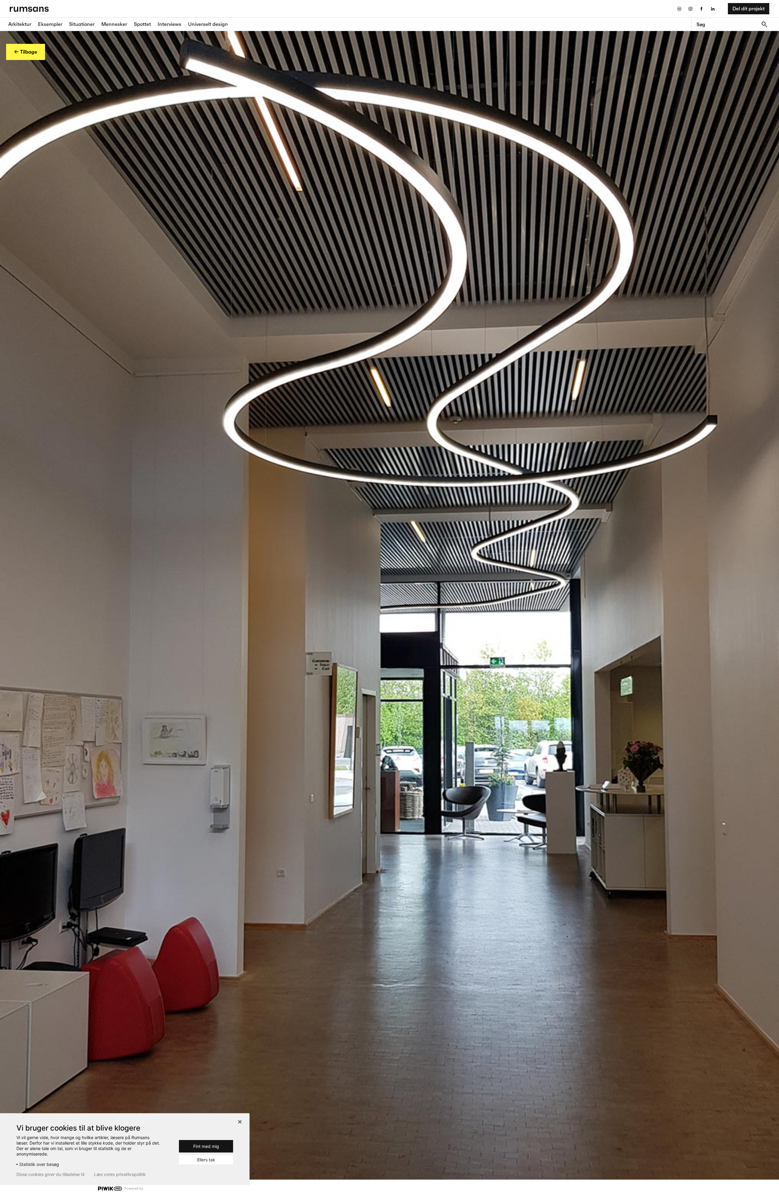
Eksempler (50, 24)
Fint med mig (206, 1146)
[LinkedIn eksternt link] (712, 8)
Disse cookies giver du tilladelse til (50, 1174)
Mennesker (114, 24)
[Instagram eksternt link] (690, 8)
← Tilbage (25, 52)
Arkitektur (19, 24)
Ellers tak (206, 1159)
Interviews (169, 24)
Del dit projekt (748, 8)
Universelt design (208, 24)
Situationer (82, 24)
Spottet (142, 24)
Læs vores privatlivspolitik (120, 1174)
